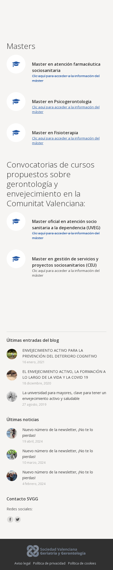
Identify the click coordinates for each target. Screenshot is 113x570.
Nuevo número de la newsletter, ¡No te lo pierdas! (57, 432)
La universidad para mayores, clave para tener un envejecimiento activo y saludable (64, 395)
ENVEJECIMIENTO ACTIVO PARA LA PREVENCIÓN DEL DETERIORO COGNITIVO (59, 353)
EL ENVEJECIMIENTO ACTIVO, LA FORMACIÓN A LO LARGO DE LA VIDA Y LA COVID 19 (64, 374)
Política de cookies (82, 563)
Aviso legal (22, 563)
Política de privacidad (49, 563)
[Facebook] (10, 519)
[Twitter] (17, 519)
